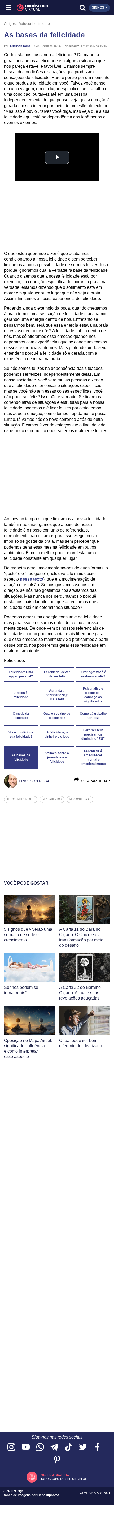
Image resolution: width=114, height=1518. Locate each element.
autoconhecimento (20, 799)
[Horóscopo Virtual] (33, 7)
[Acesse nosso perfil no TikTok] (68, 1447)
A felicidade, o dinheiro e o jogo (57, 734)
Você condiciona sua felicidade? (20, 734)
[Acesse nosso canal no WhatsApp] (40, 1447)
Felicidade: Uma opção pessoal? (21, 674)
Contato (87, 1493)
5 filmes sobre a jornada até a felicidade (57, 757)
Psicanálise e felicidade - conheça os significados (93, 695)
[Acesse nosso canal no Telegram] (54, 1447)
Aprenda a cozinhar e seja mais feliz (57, 695)
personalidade (79, 799)
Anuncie (104, 1493)
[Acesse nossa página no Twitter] (82, 1447)
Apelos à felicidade (21, 695)
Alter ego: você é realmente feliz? (93, 674)
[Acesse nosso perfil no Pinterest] (57, 1460)
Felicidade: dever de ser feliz (57, 674)
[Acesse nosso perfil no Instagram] (11, 1447)
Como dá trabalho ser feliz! (93, 716)
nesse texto (31, 579)
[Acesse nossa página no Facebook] (97, 1447)
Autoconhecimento (34, 23)
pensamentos (52, 799)
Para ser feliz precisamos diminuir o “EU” (93, 734)
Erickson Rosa (20, 45)
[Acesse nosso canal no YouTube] (25, 1447)
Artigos (10, 23)
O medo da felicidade (21, 716)
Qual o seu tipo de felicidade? (56, 716)
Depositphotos (48, 1495)
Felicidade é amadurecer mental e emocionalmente (93, 757)
